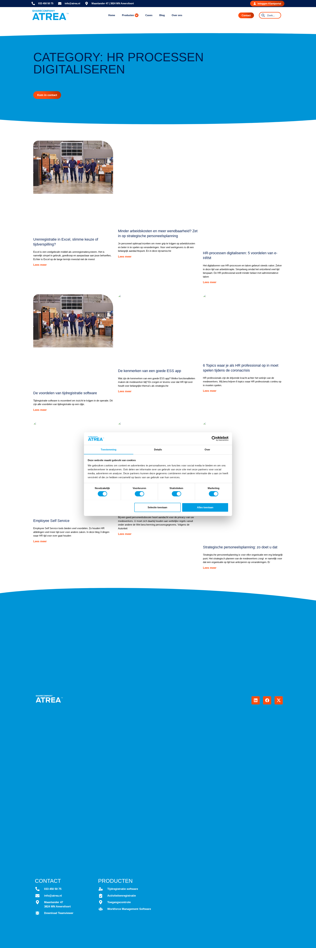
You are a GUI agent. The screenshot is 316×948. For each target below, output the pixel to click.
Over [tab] (207, 449)
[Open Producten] (136, 15)
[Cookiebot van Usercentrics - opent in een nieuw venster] (214, 438)
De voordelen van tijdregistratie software (65, 393)
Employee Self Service (51, 521)
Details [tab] (158, 449)
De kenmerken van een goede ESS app (149, 371)
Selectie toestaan (157, 507)
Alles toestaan (205, 507)
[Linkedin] (255, 700)
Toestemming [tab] (108, 449)
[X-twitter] (279, 700)
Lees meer (40, 264)
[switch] (139, 493)
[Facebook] (267, 700)
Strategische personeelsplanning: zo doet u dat (240, 547)
